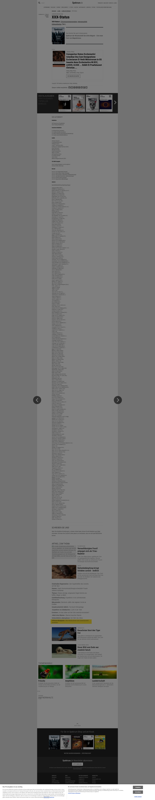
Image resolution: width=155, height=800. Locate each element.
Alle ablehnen (138, 792)
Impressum (51, 797)
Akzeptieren (137, 787)
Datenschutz (46, 797)
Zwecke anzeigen (138, 796)
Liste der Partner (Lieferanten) (74, 793)
